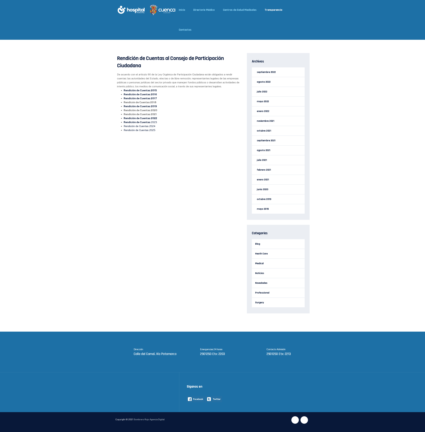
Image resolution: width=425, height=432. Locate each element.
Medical (259, 263)
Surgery (259, 302)
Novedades (261, 283)
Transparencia (273, 10)
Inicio (182, 10)
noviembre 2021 (265, 121)
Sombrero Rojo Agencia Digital (149, 419)
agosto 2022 (264, 82)
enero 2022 (263, 111)
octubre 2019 (264, 199)
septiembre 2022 (266, 72)
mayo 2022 (263, 101)
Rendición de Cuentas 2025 (139, 130)
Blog (257, 244)
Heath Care (261, 253)
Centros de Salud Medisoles (239, 10)
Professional (262, 293)
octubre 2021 (264, 131)
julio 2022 (262, 91)
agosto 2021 (263, 150)
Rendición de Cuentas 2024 (139, 126)
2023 (140, 122)
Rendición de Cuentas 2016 (140, 94)
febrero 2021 (264, 170)
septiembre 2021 (266, 140)
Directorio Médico (204, 10)
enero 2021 (263, 179)
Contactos (185, 30)
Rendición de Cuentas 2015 (140, 90)
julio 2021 (262, 160)
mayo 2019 (263, 209)
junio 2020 (262, 189)
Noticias (259, 273)
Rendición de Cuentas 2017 (140, 98)
